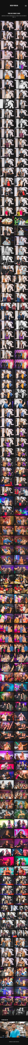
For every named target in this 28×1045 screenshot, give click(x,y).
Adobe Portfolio (16, 1041)
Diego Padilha (14, 6)
